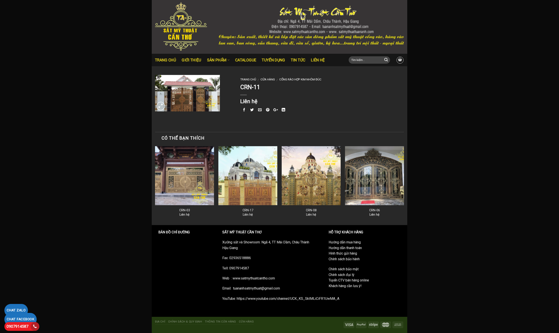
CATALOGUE (245, 60)
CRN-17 (248, 210)
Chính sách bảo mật (344, 269)
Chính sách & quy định (185, 321)
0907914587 (17, 326)
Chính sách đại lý (341, 275)
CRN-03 (184, 210)
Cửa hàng (268, 79)
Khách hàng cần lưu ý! (345, 286)
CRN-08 (311, 210)
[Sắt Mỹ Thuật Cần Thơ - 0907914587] (183, 27)
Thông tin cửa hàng (220, 321)
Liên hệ (318, 60)
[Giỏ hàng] (400, 60)
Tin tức (298, 60)
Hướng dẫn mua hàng (345, 242)
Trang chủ (165, 60)
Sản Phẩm (217, 60)
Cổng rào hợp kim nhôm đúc (300, 79)
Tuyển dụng (273, 60)
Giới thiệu (191, 60)
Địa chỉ (160, 321)
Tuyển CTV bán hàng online (349, 280)
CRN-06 (374, 210)
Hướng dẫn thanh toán (345, 248)
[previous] (155, 185)
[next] (403, 185)
